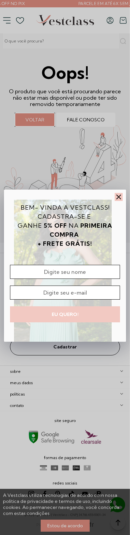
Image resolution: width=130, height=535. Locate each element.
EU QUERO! (65, 314)
